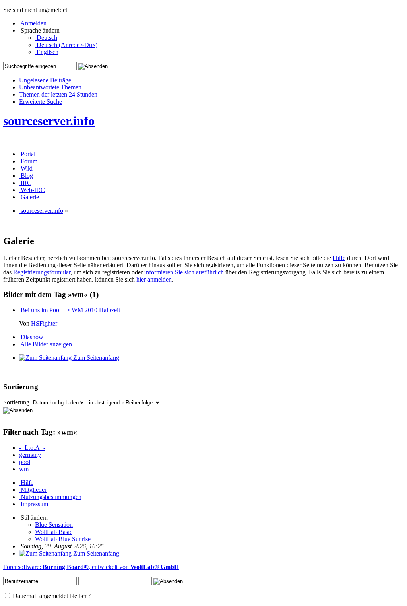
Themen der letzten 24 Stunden (58, 94)
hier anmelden (154, 279)
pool (24, 461)
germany (30, 454)
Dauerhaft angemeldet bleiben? (51, 595)
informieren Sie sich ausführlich (184, 272)
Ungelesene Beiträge (45, 80)
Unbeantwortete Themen (50, 87)
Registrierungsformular (41, 272)
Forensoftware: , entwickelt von (91, 566)
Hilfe (339, 257)
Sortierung (16, 402)
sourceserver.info (49, 121)
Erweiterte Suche (40, 101)
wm (24, 469)
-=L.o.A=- (32, 447)
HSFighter (44, 323)
